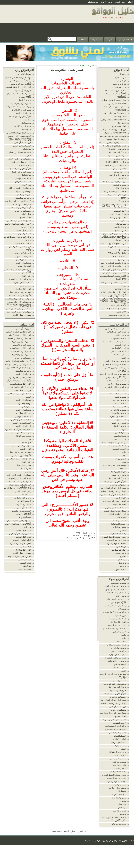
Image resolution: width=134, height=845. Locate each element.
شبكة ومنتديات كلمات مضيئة (114, 341)
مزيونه (123, 286)
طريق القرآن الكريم (118, 690)
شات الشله (121, 208)
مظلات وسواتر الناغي (117, 214)
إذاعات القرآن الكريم (22, 498)
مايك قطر (122, 560)
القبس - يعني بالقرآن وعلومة (114, 501)
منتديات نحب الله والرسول (115, 328)
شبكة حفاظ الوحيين (23, 178)
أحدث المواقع (120, 2)
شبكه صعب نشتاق (118, 351)
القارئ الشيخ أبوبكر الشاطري (19, 221)
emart (123, 198)
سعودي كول (121, 224)
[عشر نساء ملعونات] (112, 20)
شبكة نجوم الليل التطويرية (115, 387)
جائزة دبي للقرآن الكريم (21, 446)
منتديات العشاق (119, 185)
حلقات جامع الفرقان (23, 181)
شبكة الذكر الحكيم (23, 537)
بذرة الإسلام (26, 494)
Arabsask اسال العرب (117, 103)
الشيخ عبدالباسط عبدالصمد (20, 295)
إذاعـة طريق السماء (23, 198)
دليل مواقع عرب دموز (117, 315)
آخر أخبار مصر (120, 302)
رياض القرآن (26, 276)
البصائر (123, 530)
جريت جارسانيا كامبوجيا (116, 195)
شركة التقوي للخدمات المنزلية (113, 237)
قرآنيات (28, 240)
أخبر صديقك (96, 39)
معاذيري (123, 556)
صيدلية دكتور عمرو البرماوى (114, 191)
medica (123, 468)
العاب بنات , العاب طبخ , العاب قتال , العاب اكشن (113, 293)
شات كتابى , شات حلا (117, 152)
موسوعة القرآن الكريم (22, 315)
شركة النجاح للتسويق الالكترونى (113, 243)
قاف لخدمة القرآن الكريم (21, 162)
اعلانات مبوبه (121, 279)
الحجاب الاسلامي (119, 449)
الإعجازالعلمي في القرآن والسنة (18, 201)
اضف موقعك (93, 2)
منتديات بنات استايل (118, 400)
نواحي (123, 452)
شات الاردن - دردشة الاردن (115, 165)
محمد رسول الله (119, 527)
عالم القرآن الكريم (23, 230)
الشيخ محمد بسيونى (23, 256)
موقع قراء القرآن (24, 175)
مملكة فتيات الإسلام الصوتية (115, 511)
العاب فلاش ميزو (119, 126)
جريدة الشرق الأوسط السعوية (114, 537)
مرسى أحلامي (120, 335)
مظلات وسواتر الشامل (117, 217)
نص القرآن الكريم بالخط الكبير (18, 312)
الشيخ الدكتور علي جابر (21, 253)
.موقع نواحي (113, 840)
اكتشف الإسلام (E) (118, 524)
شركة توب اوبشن (119, 84)
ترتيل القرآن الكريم (23, 195)
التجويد (28, 155)
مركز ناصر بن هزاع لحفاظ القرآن (17, 237)
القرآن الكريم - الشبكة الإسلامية (18, 87)
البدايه (130, 2)
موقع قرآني (26, 149)
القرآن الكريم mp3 (118, 472)
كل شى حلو (121, 81)
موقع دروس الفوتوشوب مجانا (114, 465)
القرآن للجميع (120, 498)
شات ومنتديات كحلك (117, 394)
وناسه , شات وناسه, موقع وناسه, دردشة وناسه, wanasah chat (113, 205)
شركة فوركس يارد (118, 87)
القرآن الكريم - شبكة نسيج (20, 168)
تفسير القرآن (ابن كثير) (21, 172)
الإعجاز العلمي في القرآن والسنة (18, 224)
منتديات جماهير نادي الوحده (115, 361)
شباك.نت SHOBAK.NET (116, 162)
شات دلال (122, 371)
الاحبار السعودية (119, 211)
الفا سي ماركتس (119, 168)
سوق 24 (122, 250)
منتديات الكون (120, 569)
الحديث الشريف (119, 504)
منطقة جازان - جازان (117, 416)
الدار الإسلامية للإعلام (117, 514)
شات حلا (122, 201)
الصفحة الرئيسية (125, 39)
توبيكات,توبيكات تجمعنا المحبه (114, 442)
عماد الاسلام (26, 214)
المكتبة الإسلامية (119, 520)
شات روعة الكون (119, 423)
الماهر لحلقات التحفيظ (22, 540)
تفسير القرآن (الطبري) (22, 126)
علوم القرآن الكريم (23, 113)
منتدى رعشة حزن (119, 553)
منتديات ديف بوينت (118, 338)
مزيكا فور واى (120, 240)
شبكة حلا (122, 178)
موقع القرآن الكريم (118, 710)
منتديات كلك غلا (120, 354)
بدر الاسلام (27, 566)
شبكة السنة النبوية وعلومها (115, 507)
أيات (29, 250)
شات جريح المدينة (119, 475)
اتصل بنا (110, 39)
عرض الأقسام (106, 2)
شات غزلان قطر (119, 420)
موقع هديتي (121, 97)
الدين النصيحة (25, 468)
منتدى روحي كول (119, 824)
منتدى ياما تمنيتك (119, 768)
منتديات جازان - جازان (117, 384)
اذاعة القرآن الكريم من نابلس (19, 188)
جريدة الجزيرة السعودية (116, 540)
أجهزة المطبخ (120, 230)
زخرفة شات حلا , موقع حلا (115, 139)
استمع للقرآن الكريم (118, 485)
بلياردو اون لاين (120, 459)
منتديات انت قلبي (119, 403)
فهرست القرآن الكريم (117, 707)
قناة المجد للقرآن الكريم (21, 305)
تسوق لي (122, 74)
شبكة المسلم (25, 563)
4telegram (121, 123)
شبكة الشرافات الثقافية (116, 332)
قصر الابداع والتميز (118, 348)
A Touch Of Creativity (117, 253)
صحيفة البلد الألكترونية (117, 247)
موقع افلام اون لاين (118, 433)
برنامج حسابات (120, 159)
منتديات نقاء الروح (118, 410)
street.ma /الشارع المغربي (115, 113)
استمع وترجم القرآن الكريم (20, 534)
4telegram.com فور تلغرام (115, 133)
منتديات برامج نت (119, 413)
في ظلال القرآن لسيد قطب (19, 208)
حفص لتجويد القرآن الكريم (20, 543)
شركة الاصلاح (120, 77)
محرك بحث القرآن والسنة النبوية (113, 494)
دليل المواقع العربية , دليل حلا (114, 181)
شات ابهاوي (121, 110)
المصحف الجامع (24, 560)
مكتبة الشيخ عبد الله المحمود (114, 364)
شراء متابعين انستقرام (117, 155)
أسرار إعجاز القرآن (23, 465)
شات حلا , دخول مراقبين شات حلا (112, 142)
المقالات (82, 39)
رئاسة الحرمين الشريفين (116, 377)
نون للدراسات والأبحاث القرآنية (113, 491)
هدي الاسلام (26, 185)
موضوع (123, 462)
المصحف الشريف (24, 501)
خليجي (123, 358)
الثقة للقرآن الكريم (23, 273)
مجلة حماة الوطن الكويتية (116, 543)
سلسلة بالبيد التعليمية (117, 175)
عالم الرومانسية (119, 407)
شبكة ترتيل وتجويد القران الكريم (18, 308)
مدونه (124, 429)
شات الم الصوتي (119, 227)
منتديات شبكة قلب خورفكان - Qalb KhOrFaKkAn (114, 818)
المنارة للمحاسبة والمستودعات (113, 282)
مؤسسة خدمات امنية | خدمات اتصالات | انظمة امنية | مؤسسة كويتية (114, 301)
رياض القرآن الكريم (23, 491)
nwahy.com (57, 831)
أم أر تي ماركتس (119, 172)
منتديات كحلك (120, 397)
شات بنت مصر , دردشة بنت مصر (113, 136)
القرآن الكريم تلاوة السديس (20, 139)
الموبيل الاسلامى (119, 517)
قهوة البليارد (121, 547)
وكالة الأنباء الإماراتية (118, 534)
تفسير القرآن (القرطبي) (21, 103)
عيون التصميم (120, 345)
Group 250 (121, 390)
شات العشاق (121, 188)
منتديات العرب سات (118, 305)
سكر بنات (122, 221)
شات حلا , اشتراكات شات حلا (114, 146)
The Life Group (119, 256)
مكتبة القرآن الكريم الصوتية (20, 279)
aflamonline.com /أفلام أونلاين (113, 120)
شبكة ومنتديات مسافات (116, 381)
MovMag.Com (120, 116)
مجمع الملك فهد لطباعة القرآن (113, 488)
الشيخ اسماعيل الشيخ (22, 146)
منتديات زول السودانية (117, 661)
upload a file (120, 289)
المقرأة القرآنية (25, 517)
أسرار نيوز (122, 260)
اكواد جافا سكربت (119, 550)
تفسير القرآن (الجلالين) (21, 110)
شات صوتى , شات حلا (117, 149)
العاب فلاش (121, 312)
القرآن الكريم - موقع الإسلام (115, 481)
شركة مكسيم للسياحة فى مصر (113, 263)
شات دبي (122, 566)
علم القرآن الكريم (24, 504)
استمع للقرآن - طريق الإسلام (19, 159)
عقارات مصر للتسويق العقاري (114, 100)
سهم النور (27, 527)
